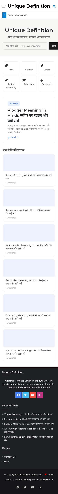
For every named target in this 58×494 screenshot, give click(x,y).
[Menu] (3, 7)
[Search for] (54, 7)
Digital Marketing (11, 86)
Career (47, 69)
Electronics (47, 84)
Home (7, 461)
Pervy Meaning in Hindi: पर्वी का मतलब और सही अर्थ (26, 419)
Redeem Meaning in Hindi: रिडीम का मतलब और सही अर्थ (32, 15)
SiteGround (48, 479)
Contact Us (9, 457)
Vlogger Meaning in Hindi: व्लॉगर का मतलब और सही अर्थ (28, 414)
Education (29, 84)
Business (29, 69)
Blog (11, 69)
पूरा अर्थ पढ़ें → (13, 137)
